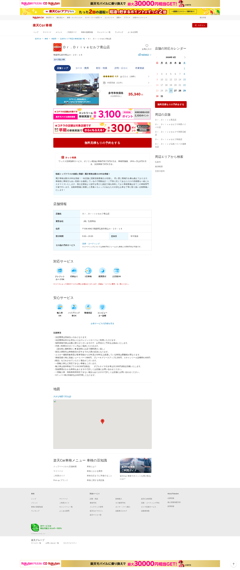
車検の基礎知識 (87, 32)
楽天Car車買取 (146, 499)
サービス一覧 (36, 543)
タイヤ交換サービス (148, 507)
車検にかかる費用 (94, 471)
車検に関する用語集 (95, 480)
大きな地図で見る (61, 396)
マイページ (47, 32)
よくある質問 (133, 32)
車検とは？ (92, 466)
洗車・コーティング (91, 244)
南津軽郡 (159, 166)
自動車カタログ (121, 511)
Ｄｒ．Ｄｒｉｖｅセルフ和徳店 (168, 139)
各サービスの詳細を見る (103, 323)
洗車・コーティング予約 (150, 503)
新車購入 (118, 499)
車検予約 (93, 503)
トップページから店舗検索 (65, 466)
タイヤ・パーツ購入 (122, 507)
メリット (59, 32)
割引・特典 (101, 68)
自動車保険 (145, 511)
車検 (46, 39)
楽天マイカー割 (95, 515)
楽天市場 (203, 18)
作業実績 (139, 68)
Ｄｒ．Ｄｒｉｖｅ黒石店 (165, 120)
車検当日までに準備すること (99, 476)
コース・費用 (82, 68)
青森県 (53, 39)
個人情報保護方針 (174, 502)
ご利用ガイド (72, 32)
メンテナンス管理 (96, 507)
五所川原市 (160, 171)
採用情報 (171, 506)
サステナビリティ (70, 543)
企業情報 (171, 498)
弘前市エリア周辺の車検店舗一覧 (72, 39)
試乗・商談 (94, 499)
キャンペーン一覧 (103, 32)
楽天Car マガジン (96, 511)
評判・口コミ (121, 68)
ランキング (119, 32)
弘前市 (158, 162)
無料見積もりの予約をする (171, 104)
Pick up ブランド (60, 480)
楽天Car (38, 39)
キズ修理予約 (120, 503)
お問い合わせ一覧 (52, 543)
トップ (35, 32)
